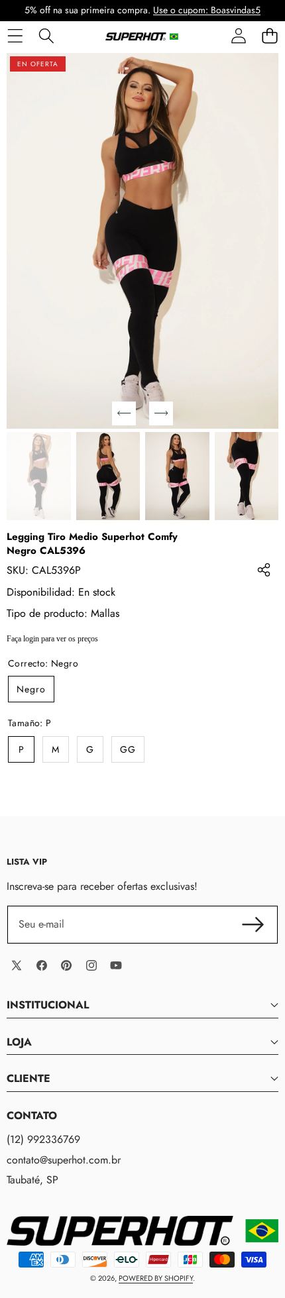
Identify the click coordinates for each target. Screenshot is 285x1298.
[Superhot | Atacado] (142, 35)
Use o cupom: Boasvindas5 (206, 10)
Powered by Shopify (156, 1278)
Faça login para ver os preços (52, 638)
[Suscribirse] (253, 924)
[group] (39, 476)
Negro (31, 689)
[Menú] (15, 36)
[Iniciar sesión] (238, 36)
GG (128, 749)
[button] (269, 36)
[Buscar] (46, 36)
